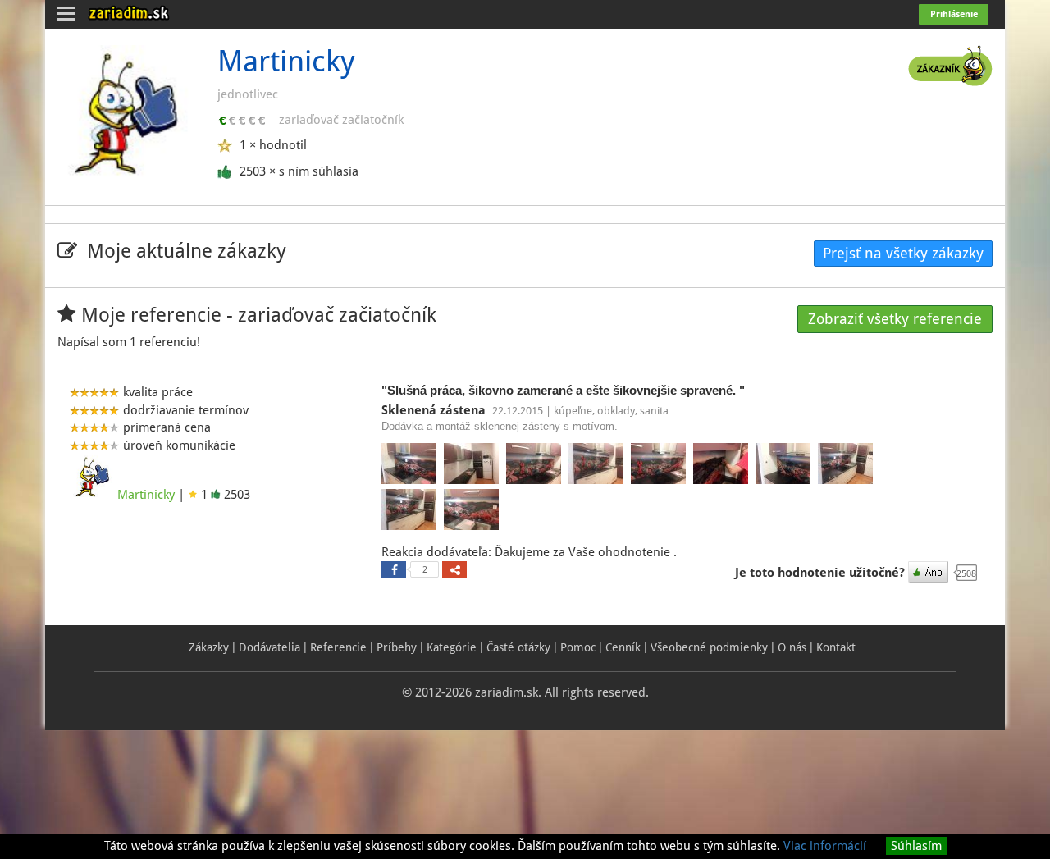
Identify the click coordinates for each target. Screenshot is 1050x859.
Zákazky (209, 647)
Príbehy (397, 647)
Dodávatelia (269, 647)
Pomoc (578, 647)
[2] (393, 569)
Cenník (623, 647)
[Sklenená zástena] (411, 466)
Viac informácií (824, 845)
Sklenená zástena (435, 410)
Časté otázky (518, 647)
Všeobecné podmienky (709, 647)
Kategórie (452, 647)
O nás (792, 647)
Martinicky (146, 494)
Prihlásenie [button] (954, 14)
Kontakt (836, 647)
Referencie (338, 647)
